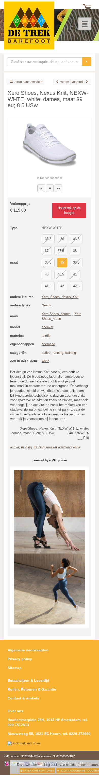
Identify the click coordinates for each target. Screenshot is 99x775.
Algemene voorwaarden (28, 650)
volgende (78, 82)
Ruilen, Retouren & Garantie (32, 689)
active (46, 353)
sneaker (47, 327)
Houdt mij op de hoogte (69, 210)
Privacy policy (20, 659)
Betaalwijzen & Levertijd (28, 680)
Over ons (15, 711)
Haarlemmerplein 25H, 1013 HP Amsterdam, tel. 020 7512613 (48, 722)
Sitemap (15, 668)
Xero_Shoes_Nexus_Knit (60, 297)
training (70, 353)
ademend (48, 344)
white (45, 361)
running (58, 353)
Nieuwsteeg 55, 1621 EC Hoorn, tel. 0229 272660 (49, 734)
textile (46, 336)
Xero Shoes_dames (56, 314)
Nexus (46, 305)
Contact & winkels (23, 698)
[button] (41, 188)
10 (61, 178)
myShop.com (58, 460)
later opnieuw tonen (38, 770)
